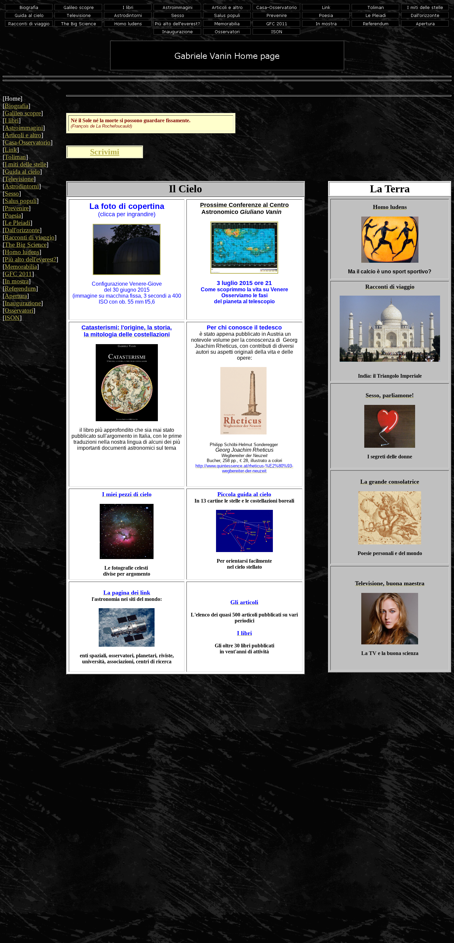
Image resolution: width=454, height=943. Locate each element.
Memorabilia (21, 266)
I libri (12, 120)
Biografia (16, 105)
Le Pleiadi (17, 222)
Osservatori (19, 310)
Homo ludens (22, 251)
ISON (12, 317)
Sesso (12, 193)
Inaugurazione (23, 303)
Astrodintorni (22, 186)
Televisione (19, 178)
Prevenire (17, 208)
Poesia (13, 215)
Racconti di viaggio (30, 237)
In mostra (17, 281)
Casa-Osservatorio (28, 142)
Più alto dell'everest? (30, 259)
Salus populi (21, 200)
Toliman (15, 156)
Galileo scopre (23, 113)
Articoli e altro (23, 135)
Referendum (20, 288)
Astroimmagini (24, 127)
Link (11, 149)
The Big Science (26, 244)
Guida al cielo (22, 171)
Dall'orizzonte (22, 230)
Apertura (16, 295)
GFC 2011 (18, 273)
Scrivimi (104, 151)
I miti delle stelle (25, 164)
